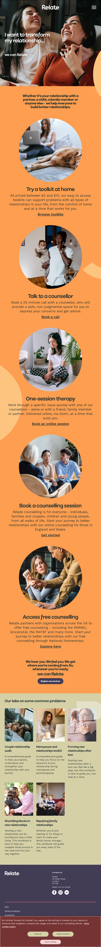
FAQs (7, 907)
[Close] (98, 920)
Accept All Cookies (63, 934)
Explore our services (50, 681)
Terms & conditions (12, 911)
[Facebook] (54, 892)
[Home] (15, 873)
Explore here (50, 646)
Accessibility (10, 915)
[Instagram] (60, 892)
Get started (50, 535)
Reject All (38, 934)
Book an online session (50, 424)
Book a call (50, 317)
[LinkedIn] (66, 892)
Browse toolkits (50, 214)
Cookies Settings (50, 942)
